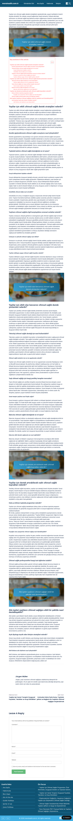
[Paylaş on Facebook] (67, 3)
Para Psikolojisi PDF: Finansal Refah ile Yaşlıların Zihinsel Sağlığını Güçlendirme (55, 810)
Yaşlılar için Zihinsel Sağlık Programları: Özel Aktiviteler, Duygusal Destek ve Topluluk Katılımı (54, 788)
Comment (15, 724)
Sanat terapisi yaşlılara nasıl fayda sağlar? (23, 85)
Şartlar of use (7, 804)
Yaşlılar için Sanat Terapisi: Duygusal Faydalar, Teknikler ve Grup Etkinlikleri (54, 794)
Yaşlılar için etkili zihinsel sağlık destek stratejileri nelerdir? (27, 64)
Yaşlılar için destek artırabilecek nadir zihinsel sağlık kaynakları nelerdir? (30, 91)
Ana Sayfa (40, 3)
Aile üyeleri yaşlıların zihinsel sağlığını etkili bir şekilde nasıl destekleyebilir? (31, 98)
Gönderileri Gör (29, 3)
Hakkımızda (7, 791)
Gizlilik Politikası (8, 800)
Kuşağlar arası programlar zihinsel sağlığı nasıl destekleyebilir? (28, 94)
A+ (3, 818)
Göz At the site (8, 797)
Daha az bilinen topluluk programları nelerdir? (22, 93)
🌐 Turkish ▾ (66, 817)
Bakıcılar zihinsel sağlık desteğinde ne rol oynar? (23, 87)
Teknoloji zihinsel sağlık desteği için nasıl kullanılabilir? (25, 80)
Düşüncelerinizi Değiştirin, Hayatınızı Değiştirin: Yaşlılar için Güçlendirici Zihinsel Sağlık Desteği (54, 799)
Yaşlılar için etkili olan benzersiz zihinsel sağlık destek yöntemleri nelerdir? (31, 78)
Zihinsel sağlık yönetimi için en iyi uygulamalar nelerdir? (26, 82)
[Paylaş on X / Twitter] (70, 3)
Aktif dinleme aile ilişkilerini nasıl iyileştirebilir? (24, 102)
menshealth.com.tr (10, 3)
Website (14, 760)
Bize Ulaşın (6, 794)
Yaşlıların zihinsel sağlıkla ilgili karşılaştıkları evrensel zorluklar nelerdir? (28, 73)
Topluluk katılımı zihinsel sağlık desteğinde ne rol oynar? (25, 68)
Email (13, 753)
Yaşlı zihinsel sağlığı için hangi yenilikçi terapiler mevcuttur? (26, 84)
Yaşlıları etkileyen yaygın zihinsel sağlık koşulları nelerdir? (26, 77)
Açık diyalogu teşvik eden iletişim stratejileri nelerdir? (24, 100)
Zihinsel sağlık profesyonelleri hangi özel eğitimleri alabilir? (26, 96)
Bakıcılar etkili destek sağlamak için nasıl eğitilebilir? (25, 89)
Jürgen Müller (21, 676)
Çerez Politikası (8, 807)
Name (14, 746)
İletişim (58, 3)
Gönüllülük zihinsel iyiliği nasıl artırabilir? (23, 71)
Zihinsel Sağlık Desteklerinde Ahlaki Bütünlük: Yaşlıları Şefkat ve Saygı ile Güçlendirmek (54, 805)
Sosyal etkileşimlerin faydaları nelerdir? (22, 70)
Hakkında (50, 3)
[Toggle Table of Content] (51, 62)
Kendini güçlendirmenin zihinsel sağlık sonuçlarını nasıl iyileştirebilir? (28, 66)
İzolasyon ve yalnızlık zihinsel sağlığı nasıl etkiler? (25, 75)
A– (8, 818)
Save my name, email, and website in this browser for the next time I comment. (34, 766)
